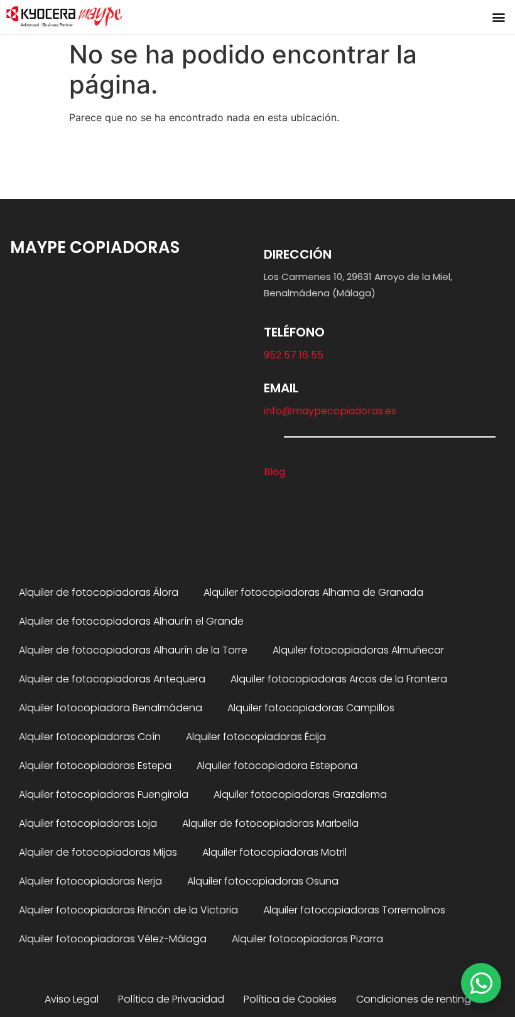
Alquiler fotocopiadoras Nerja (90, 881)
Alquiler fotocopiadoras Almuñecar (358, 650)
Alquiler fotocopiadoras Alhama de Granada (313, 592)
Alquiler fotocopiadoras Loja (88, 823)
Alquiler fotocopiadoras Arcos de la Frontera (338, 679)
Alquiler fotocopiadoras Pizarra (307, 939)
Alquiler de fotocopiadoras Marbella (270, 823)
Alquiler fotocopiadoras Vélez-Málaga (113, 939)
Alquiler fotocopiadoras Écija (256, 736)
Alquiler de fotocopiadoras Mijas (98, 852)
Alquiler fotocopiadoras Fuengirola (103, 794)
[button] (498, 16)
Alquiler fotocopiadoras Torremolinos (354, 910)
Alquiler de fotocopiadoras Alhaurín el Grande (131, 621)
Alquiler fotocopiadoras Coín (90, 736)
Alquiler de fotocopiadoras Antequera (112, 679)
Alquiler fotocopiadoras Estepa (95, 765)
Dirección (298, 254)
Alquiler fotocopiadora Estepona (277, 765)
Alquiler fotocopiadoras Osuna (263, 881)
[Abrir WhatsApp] (481, 983)
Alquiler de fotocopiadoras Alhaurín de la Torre (133, 650)
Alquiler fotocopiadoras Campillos (310, 708)
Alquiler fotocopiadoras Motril (274, 852)
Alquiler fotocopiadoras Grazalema (300, 794)
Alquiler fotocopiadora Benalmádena (110, 708)
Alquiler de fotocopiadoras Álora (98, 592)
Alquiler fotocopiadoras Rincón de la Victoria (128, 910)
